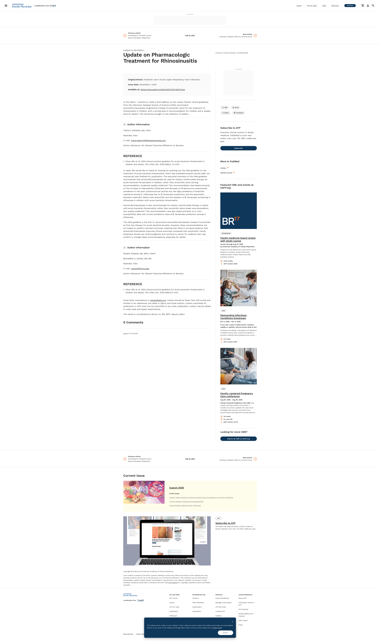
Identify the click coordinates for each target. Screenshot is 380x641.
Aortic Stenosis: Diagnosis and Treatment (185, 505)
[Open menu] (6, 5)
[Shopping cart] (363, 5)
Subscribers (197, 607)
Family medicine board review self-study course (238, 239)
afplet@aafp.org (158, 300)
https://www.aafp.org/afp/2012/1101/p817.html (163, 89)
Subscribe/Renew (222, 598)
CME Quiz (335, 5)
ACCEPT (225, 633)
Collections (173, 611)
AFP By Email (220, 607)
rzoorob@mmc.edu (140, 268)
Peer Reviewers (198, 603)
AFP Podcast (243, 609)
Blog (324, 5)
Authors (195, 598)
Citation (223, 168)
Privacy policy (140, 634)
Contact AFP (220, 611)
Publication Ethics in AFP (246, 604)
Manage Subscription (223, 603)
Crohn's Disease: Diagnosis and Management (186, 501)
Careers (218, 616)
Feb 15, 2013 (190, 35)
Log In (125, 333)
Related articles (226, 173)
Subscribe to (225, 523)
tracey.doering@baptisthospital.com (148, 140)
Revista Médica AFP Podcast (246, 615)
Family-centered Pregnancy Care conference (236, 395)
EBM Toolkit (243, 620)
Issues (299, 5)
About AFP (243, 598)
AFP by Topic (312, 5)
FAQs (240, 625)
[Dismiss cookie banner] (232, 621)
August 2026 (176, 487)
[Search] (373, 5)
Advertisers (196, 611)
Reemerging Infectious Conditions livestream (233, 317)
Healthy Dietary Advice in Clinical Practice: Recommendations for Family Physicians (201, 497)
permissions (173, 583)
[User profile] (368, 5)
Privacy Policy (217, 628)
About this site (128, 634)
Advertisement (190, 14)
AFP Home (173, 598)
